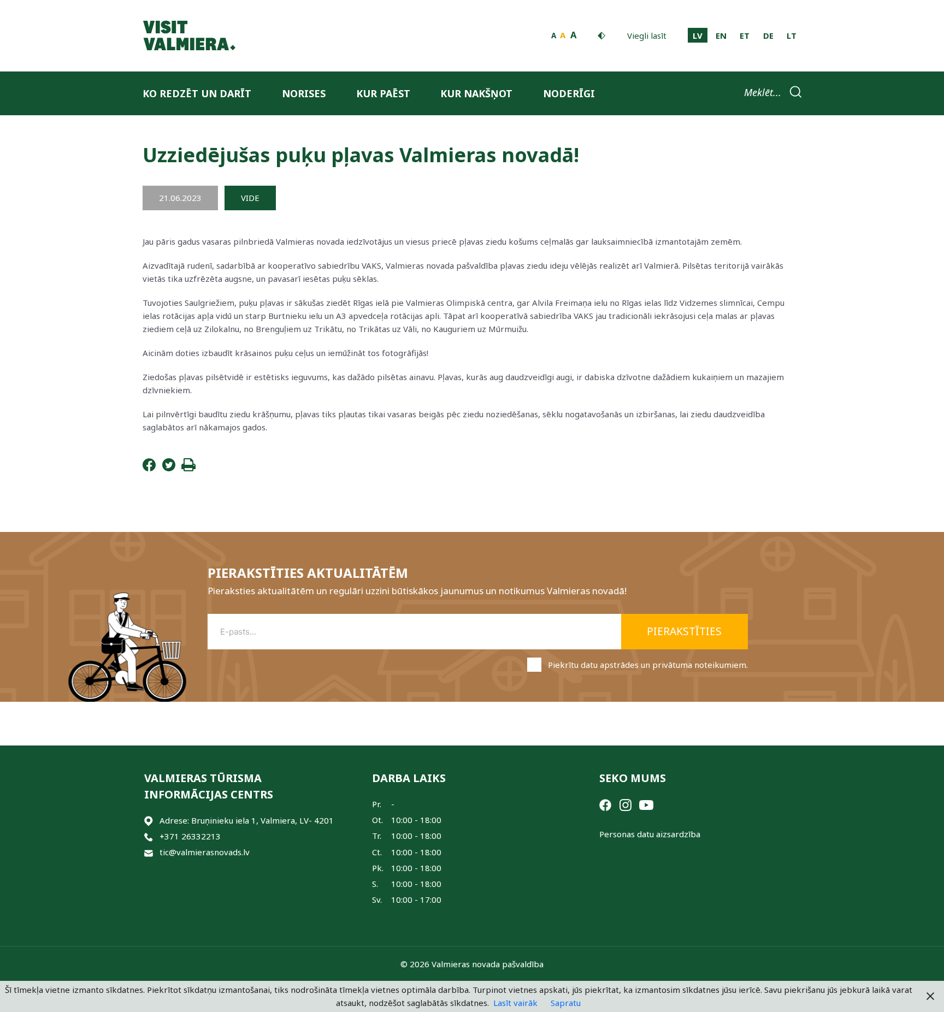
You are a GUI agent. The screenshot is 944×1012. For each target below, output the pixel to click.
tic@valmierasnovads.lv (205, 852)
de (768, 35)
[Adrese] (148, 820)
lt (791, 35)
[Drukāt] (188, 468)
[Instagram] (626, 803)
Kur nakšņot (476, 93)
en (721, 35)
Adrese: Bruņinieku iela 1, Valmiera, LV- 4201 (247, 820)
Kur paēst (383, 93)
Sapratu (566, 1002)
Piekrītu (648, 664)
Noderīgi (569, 93)
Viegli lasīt (646, 35)
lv (698, 35)
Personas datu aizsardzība (649, 833)
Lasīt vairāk (515, 1002)
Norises (304, 93)
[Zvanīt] (148, 836)
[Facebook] (149, 468)
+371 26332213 (190, 836)
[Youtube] (646, 803)
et (745, 35)
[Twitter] (168, 468)
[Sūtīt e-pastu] (148, 852)
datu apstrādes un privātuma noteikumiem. (664, 664)
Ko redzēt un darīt (197, 93)
